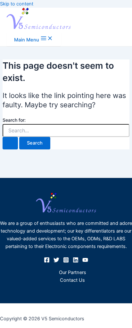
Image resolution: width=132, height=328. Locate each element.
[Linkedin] (75, 261)
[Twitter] (56, 261)
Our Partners (72, 272)
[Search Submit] (10, 143)
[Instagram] (66, 261)
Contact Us (72, 280)
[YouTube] (85, 261)
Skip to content (16, 4)
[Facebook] (47, 261)
